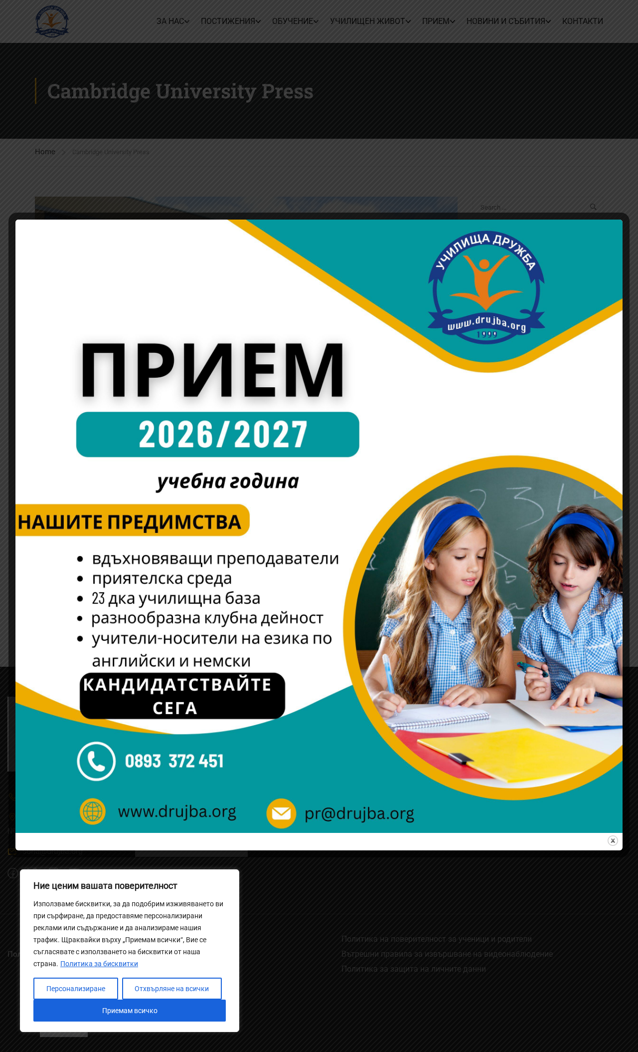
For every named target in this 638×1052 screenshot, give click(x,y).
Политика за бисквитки (99, 964)
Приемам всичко (130, 1011)
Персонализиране (75, 989)
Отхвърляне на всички (172, 989)
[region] (129, 950)
